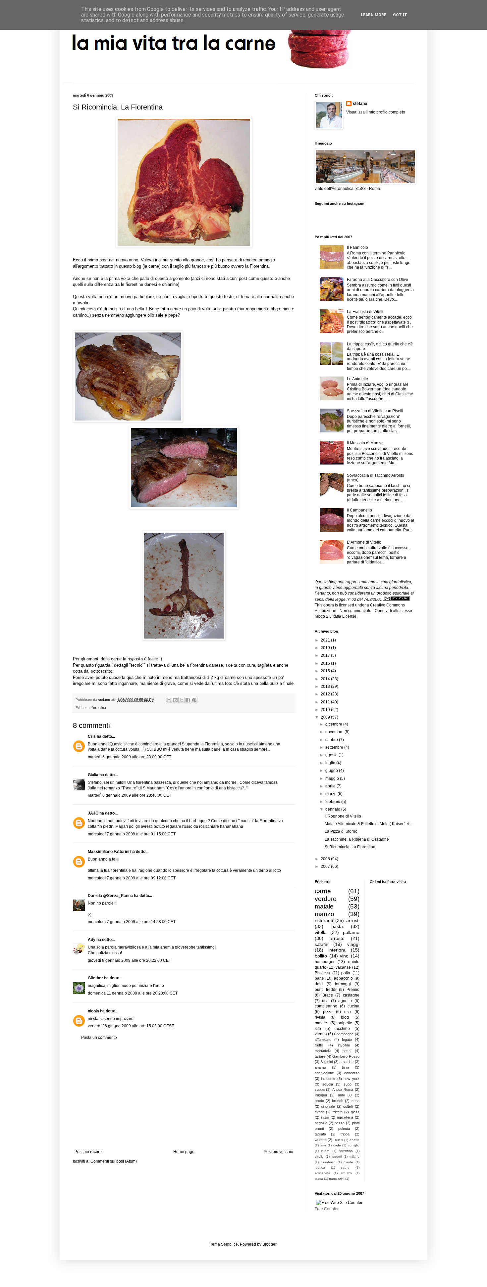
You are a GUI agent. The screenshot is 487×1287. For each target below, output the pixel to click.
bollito (321, 955)
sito (318, 1028)
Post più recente (89, 1151)
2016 (326, 663)
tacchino (342, 1028)
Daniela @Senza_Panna (110, 895)
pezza (340, 1123)
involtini (344, 1045)
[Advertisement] (184, 1094)
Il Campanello (359, 510)
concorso (351, 1073)
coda (337, 1145)
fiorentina (98, 708)
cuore (325, 1151)
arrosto (337, 938)
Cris (92, 736)
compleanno (326, 1006)
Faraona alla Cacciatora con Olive (377, 279)
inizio (325, 1117)
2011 (326, 702)
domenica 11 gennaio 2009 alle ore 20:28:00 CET (133, 993)
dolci (319, 984)
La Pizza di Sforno (341, 831)
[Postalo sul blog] (175, 700)
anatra (354, 1140)
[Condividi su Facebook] (188, 700)
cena (355, 1101)
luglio (330, 763)
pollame (351, 932)
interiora (337, 950)
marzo (331, 793)
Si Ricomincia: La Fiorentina (350, 847)
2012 (326, 694)
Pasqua (321, 1095)
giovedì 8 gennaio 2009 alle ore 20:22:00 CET (129, 960)
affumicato (323, 1040)
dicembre (334, 724)
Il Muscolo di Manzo (365, 443)
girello (319, 1156)
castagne (351, 995)
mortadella (323, 1051)
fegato (347, 1040)
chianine (170, 284)
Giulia (93, 775)
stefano (360, 103)
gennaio (333, 809)
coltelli (348, 1106)
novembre (335, 732)
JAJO (93, 813)
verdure (326, 898)
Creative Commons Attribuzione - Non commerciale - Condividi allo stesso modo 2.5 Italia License (363, 611)
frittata (338, 1112)
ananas (321, 1067)
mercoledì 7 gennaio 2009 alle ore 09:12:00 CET (132, 878)
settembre (334, 747)
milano (354, 1156)
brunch (337, 1101)
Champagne (343, 1034)
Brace (327, 995)
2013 (326, 686)
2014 (326, 679)
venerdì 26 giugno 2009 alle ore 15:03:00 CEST (131, 1026)
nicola (93, 1011)
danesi (150, 284)
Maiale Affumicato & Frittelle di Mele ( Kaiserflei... (368, 823)
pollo (345, 973)
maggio (332, 778)
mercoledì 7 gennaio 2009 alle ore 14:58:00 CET (132, 921)
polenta (344, 1129)
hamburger (325, 961)
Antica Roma (342, 1089)
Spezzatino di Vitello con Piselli (375, 411)
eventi (319, 1112)
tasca (319, 1178)
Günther (95, 978)
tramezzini (336, 1178)
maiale (324, 906)
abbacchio (343, 978)
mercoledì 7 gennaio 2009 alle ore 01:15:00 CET (132, 834)
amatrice (346, 1062)
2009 (326, 717)
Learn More (373, 15)
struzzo (346, 1173)
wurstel (320, 1140)
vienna (321, 1034)
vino (344, 955)
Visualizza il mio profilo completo (375, 112)
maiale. (321, 1023)
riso (347, 1011)
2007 (326, 866)
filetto (319, 1045)
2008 (326, 859)
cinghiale (328, 1106)
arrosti (352, 920)
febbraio (333, 801)
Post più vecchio (278, 1151)
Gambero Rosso (345, 1056)
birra (345, 1067)
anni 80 (345, 1095)
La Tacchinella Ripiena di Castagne (357, 839)
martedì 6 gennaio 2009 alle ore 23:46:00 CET (129, 795)
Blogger (269, 1244)
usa (325, 1001)
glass (355, 1112)
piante (348, 1162)
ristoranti (324, 920)
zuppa (320, 1089)
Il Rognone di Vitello (343, 816)
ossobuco (328, 1162)
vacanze (343, 967)
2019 (326, 647)
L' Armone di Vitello (364, 542)
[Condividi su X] (181, 700)
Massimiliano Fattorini (108, 851)
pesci (347, 1051)
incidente (328, 1079)
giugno (332, 770)
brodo (319, 1101)
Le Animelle (357, 379)
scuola (327, 1084)
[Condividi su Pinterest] (194, 700)
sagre (345, 1167)
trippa (345, 1134)
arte (323, 1145)
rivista (320, 1017)
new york (351, 1079)
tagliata (320, 1134)
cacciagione (324, 1073)
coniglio (353, 1145)
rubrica (320, 1167)
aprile (331, 786)
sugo (348, 1084)
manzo (324, 913)
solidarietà (322, 1173)
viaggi (353, 944)
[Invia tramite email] (169, 700)
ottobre (332, 739)
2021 (326, 640)
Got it (400, 15)
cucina (353, 1006)
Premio (353, 989)
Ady (91, 939)
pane (319, 978)
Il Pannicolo (357, 247)
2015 (326, 671)
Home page (183, 1151)
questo (266, 278)
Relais (338, 1140)
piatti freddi (325, 989)
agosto (332, 755)
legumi (337, 1156)
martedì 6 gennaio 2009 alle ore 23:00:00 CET (129, 757)
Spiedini (326, 1062)
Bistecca (322, 973)
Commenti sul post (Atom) (113, 1161)
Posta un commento (99, 1037)
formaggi (343, 984)
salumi (321, 944)
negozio (321, 1123)
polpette (345, 1023)
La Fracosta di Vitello (366, 311)
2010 (326, 709)
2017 (326, 655)
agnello (345, 1001)
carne (323, 891)
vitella (321, 932)
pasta (337, 926)
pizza (328, 1011)
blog (345, 1017)
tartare (320, 1056)
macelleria (345, 1117)
